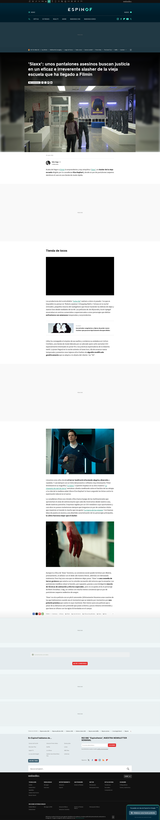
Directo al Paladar (78, 785)
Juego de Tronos (68, 50)
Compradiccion (108, 790)
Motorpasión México (94, 807)
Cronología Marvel (117, 731)
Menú (33, 12)
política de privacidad (102, 749)
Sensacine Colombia (64, 809)
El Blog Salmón (124, 785)
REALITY (55, 19)
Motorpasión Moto (94, 787)
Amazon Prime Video (52, 743)
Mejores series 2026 (45, 731)
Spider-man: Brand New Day (52, 755)
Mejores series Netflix (94, 731)
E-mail (51, 82)
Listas (66, 747)
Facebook (121, 19)
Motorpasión (92, 785)
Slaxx (93, 169)
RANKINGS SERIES (90, 19)
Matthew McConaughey (56, 50)
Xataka (30, 785)
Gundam (122, 50)
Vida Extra (46, 787)
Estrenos (54, 614)
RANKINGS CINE (75, 19)
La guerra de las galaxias (93, 510)
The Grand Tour (108, 50)
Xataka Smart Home (34, 792)
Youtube (127, 19)
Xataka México (32, 807)
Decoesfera (107, 787)
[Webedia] (34, 776)
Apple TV (31, 750)
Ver (81, 663)
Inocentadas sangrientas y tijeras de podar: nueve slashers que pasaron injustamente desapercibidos (93, 329)
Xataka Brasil (32, 809)
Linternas (66, 754)
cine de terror (77, 614)
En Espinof (78, 326)
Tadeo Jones (78, 50)
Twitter (131, 19)
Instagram (118, 19)
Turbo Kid (76, 301)
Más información (80, 818)
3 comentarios (35, 82)
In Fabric (70, 485)
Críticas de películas (89, 614)
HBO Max (66, 750)
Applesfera (31, 790)
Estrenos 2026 (69, 731)
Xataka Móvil (32, 787)
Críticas (61, 614)
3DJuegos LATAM (48, 807)
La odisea (49, 750)
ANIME (64, 19)
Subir (126, 776)
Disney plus (67, 743)
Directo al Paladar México (78, 807)
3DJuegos (46, 785)
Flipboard (124, 19)
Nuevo (126, 12)
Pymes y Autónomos (125, 787)
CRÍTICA (36, 19)
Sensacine (61, 785)
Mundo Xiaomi (32, 795)
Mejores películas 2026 (57, 731)
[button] (56, 162)
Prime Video (98, 50)
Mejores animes (106, 731)
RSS (103, 759)
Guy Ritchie (44, 50)
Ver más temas (33, 761)
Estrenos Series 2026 (81, 731)
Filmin (62, 169)
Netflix (116, 50)
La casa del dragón (34, 754)
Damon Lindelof (89, 50)
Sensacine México (63, 807)
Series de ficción (33, 743)
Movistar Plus (32, 747)
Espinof (80, 9)
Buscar (128, 769)
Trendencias (108, 785)
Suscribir (112, 745)
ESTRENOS (45, 19)
